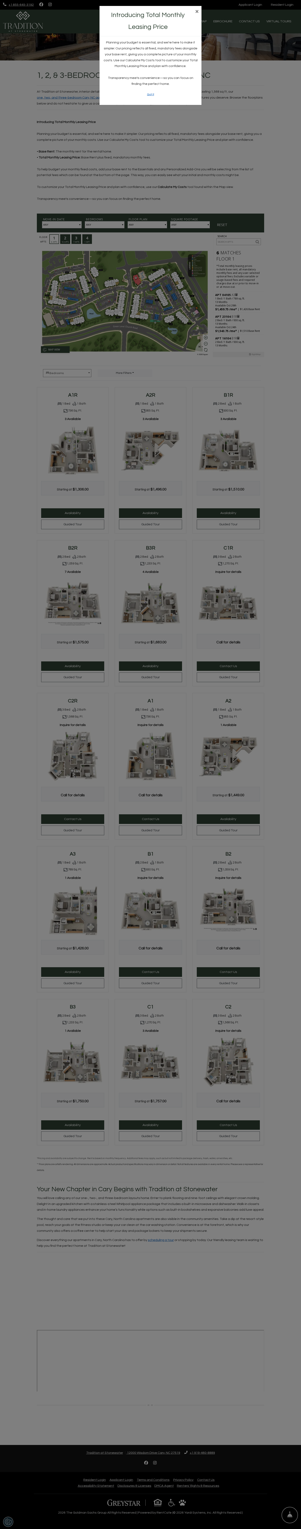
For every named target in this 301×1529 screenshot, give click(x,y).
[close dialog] (197, 12)
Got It (150, 94)
